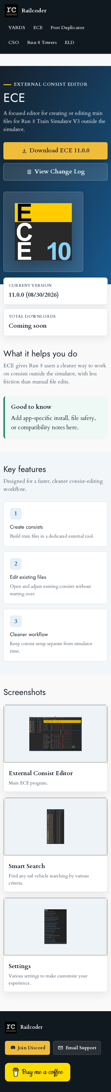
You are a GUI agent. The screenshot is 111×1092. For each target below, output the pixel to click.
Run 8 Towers (42, 42)
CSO (13, 42)
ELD (69, 42)
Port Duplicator (67, 27)
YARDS (16, 27)
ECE (38, 27)
